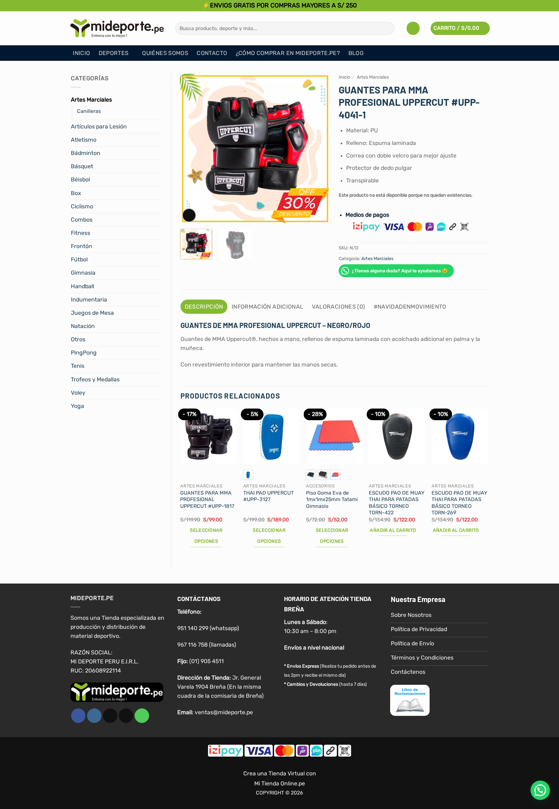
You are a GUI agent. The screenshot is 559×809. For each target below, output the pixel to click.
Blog (356, 53)
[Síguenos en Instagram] (94, 715)
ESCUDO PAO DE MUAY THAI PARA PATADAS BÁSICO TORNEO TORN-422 (396, 503)
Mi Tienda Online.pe (279, 783)
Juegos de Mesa (92, 313)
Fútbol (79, 259)
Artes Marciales (91, 99)
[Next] (318, 149)
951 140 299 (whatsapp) (208, 628)
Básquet (82, 166)
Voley (78, 392)
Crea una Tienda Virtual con (279, 773)
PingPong (84, 352)
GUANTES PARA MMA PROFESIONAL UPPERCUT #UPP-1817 (207, 499)
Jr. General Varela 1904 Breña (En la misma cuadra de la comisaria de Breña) (220, 686)
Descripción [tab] (204, 306)
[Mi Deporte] (117, 28)
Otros (78, 339)
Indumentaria (89, 299)
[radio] (248, 475)
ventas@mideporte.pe (224, 712)
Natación (83, 326)
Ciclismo (82, 206)
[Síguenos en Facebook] (78, 715)
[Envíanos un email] (126, 715)
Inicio (81, 53)
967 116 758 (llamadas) (206, 644)
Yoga (77, 406)
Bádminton (85, 153)
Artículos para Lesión (99, 126)
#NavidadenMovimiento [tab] (410, 306)
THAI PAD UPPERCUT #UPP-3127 (268, 496)
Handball (82, 286)
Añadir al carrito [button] (393, 530)
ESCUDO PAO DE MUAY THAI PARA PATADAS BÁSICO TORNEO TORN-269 (459, 503)
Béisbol (80, 179)
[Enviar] (387, 28)
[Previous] (191, 149)
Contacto (212, 53)
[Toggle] (157, 99)
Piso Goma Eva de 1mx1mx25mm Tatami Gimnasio (332, 499)
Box (76, 193)
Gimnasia (83, 272)
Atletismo (83, 140)
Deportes (114, 53)
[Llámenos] (142, 715)
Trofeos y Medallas (95, 379)
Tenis (77, 366)
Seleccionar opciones (206, 536)
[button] (413, 28)
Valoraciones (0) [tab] (338, 306)
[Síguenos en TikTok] (110, 715)
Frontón (81, 246)
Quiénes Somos (165, 53)
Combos (82, 219)
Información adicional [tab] (267, 306)
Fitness (80, 233)
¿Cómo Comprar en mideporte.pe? (288, 53)
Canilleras (89, 111)
